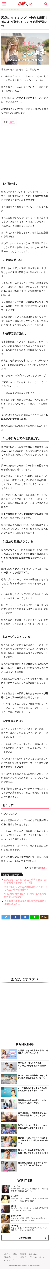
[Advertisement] (25, 153)
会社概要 (23, 1254)
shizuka (43, 867)
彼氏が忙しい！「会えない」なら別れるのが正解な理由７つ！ (32, 1126)
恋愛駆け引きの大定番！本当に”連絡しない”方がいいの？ (33, 1051)
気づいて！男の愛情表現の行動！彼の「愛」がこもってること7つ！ (33, 1151)
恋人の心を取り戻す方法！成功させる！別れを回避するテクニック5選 (25, 881)
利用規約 (23, 1257)
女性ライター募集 (10, 1254)
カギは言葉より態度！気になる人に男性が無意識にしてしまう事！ (32, 1114)
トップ (5, 10)
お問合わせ (33, 1254)
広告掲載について (10, 1257)
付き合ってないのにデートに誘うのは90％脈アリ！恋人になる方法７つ (33, 1140)
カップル (16, 10)
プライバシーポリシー (37, 1257)
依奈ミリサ (16, 1215)
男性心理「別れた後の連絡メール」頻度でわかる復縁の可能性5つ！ (32, 1065)
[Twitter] (6, 917)
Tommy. (15, 1225)
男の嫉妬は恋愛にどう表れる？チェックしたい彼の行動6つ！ (32, 1163)
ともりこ (15, 1196)
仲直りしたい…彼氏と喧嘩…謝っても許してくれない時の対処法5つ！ (26, 888)
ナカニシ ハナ (17, 1186)
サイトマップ (8, 1260)
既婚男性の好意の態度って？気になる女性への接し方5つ (32, 1101)
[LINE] (34, 917)
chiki (13, 1206)
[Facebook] (15, 917)
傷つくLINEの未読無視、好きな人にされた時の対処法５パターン (33, 1076)
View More (25, 1237)
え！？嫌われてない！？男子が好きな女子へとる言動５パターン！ (32, 1089)
